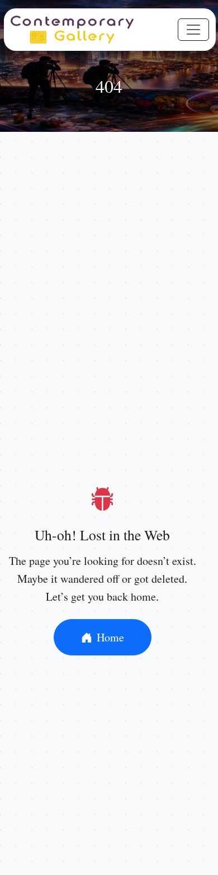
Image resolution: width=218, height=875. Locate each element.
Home (110, 637)
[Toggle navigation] (193, 29)
